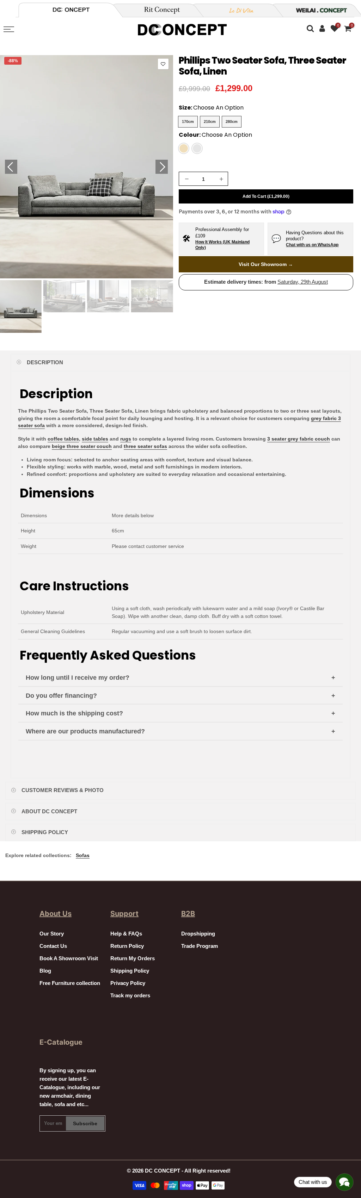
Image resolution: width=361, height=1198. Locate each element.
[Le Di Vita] (237, 10)
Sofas (83, 855)
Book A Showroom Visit (68, 958)
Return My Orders (132, 958)
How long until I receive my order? (77, 677)
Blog (45, 971)
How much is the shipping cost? (74, 713)
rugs (125, 439)
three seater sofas (145, 446)
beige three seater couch (82, 446)
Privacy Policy (127, 983)
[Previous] (11, 167)
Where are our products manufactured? (85, 731)
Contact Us (53, 946)
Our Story (51, 934)
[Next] (161, 167)
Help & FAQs (126, 934)
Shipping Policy (129, 971)
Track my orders (130, 995)
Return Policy (127, 946)
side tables (95, 439)
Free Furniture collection (69, 983)
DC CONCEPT (162, 1171)
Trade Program (199, 946)
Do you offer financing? (61, 695)
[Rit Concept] (158, 10)
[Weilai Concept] (71, 9)
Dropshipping (198, 934)
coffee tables (63, 439)
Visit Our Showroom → (266, 264)
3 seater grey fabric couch (298, 439)
